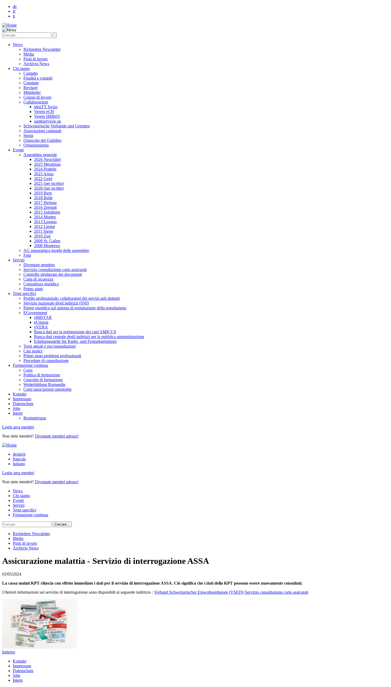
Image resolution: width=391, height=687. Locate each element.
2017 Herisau (45, 202)
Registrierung (34, 418)
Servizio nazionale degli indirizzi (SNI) (56, 303)
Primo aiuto (33, 288)
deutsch (19, 454)
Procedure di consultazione (46, 360)
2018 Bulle (43, 197)
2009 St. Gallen (47, 241)
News (18, 44)
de (15, 6)
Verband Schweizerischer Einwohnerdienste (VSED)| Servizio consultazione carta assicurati (231, 592)
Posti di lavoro (35, 59)
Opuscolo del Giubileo (42, 140)
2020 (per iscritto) (49, 188)
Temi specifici (24, 293)
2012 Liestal (44, 226)
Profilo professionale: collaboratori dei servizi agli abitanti (71, 298)
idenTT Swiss (45, 107)
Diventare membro (39, 265)
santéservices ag (47, 121)
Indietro (8, 652)
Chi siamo (21, 68)
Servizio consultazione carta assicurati (55, 269)
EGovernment (35, 312)
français (19, 459)
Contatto (30, 73)
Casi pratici (32, 351)
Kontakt (19, 394)
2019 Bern (43, 193)
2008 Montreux (47, 245)
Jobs (16, 408)
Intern (18, 413)
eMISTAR (43, 317)
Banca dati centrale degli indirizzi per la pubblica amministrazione (89, 336)
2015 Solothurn (47, 212)
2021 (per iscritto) (49, 183)
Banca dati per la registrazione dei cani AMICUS (75, 332)
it (14, 16)
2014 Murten (45, 217)
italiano (19, 463)
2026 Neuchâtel (47, 159)
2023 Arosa (43, 174)
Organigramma (36, 145)
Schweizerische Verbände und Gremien (56, 126)
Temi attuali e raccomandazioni (49, 346)
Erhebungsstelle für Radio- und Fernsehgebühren (75, 341)
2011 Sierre (43, 231)
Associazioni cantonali (42, 130)
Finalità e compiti (37, 78)
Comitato (31, 83)
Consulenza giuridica (41, 284)
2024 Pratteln (45, 169)
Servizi (18, 260)
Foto (27, 255)
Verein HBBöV (47, 116)
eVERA (41, 327)
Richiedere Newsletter (42, 49)
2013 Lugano (45, 221)
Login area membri (18, 427)
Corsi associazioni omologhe (47, 389)
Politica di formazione (41, 375)
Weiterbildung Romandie (44, 384)
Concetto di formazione (43, 379)
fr (14, 11)
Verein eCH (44, 111)
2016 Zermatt (45, 207)
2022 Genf (43, 178)
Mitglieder (32, 92)
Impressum (22, 399)
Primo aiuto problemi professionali (52, 355)
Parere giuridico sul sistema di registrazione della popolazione (74, 308)
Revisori (30, 87)
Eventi (18, 150)
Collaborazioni (35, 102)
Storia (28, 135)
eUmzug (41, 322)
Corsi (27, 370)
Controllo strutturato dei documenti (52, 274)
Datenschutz (23, 403)
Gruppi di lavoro (37, 97)
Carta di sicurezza (38, 279)
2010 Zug (42, 236)
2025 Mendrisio (47, 164)
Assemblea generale (40, 154)
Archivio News (36, 63)
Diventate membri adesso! (56, 436)
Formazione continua (30, 365)
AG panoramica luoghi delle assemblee (56, 250)
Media (28, 54)
